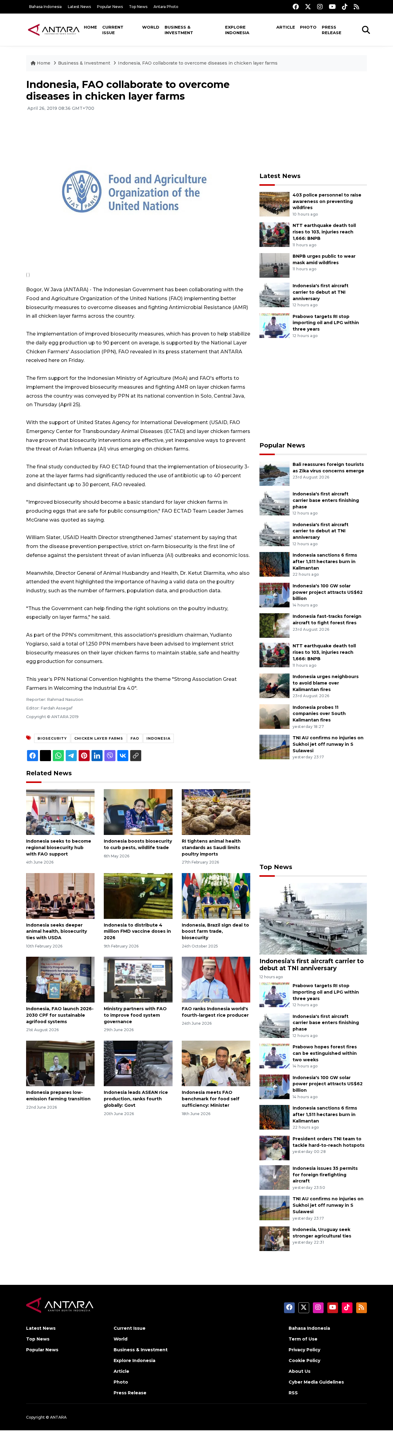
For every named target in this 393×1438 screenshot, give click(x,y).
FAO (134, 738)
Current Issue (112, 30)
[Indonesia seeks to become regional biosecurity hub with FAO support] (60, 812)
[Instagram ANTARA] (320, 7)
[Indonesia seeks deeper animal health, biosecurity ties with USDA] (60, 895)
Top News (138, 6)
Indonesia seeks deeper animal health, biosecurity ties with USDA (56, 931)
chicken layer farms (98, 738)
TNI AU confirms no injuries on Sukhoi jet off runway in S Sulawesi (328, 744)
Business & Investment (179, 30)
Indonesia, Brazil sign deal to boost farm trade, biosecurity (215, 931)
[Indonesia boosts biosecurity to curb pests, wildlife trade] (138, 812)
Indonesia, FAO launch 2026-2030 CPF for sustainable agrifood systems (60, 1015)
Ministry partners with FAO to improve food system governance (135, 1015)
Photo (308, 27)
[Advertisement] (313, 122)
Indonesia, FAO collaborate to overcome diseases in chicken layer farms (198, 63)
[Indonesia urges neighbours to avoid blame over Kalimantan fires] (274, 685)
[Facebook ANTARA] (296, 7)
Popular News (110, 6)
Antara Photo (166, 6)
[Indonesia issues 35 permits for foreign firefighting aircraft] (274, 1177)
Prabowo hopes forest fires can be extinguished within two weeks (325, 1053)
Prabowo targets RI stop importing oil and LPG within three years (326, 323)
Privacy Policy (304, 1350)
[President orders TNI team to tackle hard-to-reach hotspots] (274, 1147)
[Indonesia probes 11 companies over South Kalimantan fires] (274, 716)
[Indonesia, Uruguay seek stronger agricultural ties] (274, 1238)
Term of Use (303, 1339)
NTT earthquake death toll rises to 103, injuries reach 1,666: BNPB (324, 232)
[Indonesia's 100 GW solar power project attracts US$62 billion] (274, 595)
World (150, 27)
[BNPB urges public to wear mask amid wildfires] (274, 265)
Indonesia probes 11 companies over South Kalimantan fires (319, 714)
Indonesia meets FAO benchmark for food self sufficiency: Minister (210, 1099)
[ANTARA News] (53, 29)
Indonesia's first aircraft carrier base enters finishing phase (326, 500)
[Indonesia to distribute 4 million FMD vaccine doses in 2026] (138, 895)
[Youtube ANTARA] (332, 7)
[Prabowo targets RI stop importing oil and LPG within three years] (274, 325)
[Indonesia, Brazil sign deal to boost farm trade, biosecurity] (216, 895)
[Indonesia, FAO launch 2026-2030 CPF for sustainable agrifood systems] (60, 979)
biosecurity (52, 738)
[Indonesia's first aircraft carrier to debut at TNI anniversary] (274, 294)
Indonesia (158, 738)
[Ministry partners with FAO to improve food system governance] (138, 979)
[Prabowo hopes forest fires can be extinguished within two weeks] (274, 1056)
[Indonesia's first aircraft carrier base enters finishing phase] (274, 503)
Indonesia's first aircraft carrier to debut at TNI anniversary (320, 292)
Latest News (79, 6)
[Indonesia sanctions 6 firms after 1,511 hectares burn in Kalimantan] (274, 564)
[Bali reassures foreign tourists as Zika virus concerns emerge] (274, 473)
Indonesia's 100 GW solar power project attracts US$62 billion (328, 592)
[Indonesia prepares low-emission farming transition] (60, 1063)
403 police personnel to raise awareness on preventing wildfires (327, 201)
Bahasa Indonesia (45, 6)
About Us (299, 1371)
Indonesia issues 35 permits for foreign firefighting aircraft (325, 1175)
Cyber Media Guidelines (316, 1382)
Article (285, 27)
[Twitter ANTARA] (308, 7)
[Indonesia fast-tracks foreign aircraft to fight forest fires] (274, 625)
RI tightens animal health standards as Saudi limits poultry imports (211, 847)
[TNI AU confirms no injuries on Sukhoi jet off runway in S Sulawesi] (274, 746)
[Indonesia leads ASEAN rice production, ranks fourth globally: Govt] (138, 1063)
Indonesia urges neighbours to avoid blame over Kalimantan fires (326, 683)
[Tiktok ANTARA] (345, 7)
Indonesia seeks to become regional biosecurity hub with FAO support (58, 847)
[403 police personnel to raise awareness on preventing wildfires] (274, 204)
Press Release (331, 30)
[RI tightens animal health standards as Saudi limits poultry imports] (216, 812)
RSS (293, 1393)
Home (90, 27)
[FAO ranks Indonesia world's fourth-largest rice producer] (216, 979)
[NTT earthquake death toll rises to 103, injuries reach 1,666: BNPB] (274, 234)
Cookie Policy (304, 1360)
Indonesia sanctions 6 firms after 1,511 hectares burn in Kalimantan (325, 561)
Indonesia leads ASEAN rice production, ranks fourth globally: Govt (136, 1099)
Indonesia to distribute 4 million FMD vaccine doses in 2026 (137, 931)
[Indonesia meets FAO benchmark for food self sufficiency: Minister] (216, 1063)
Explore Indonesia (237, 30)
